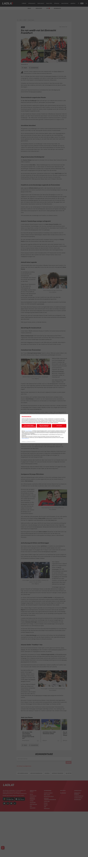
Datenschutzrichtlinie (31, 441)
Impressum (24, 441)
